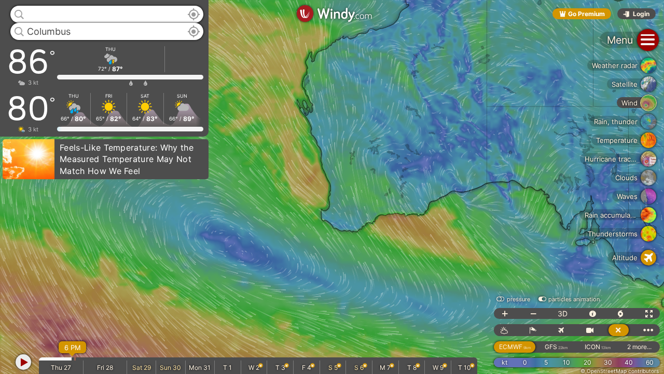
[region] (332, 187)
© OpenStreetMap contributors (619, 371)
